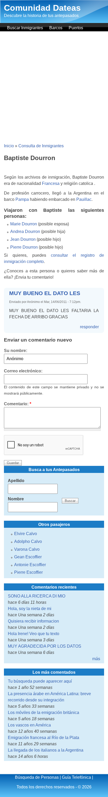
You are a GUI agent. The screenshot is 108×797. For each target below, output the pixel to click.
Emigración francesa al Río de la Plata (43, 737)
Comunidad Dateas (42, 8)
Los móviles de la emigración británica (43, 712)
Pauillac (83, 199)
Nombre (16, 499)
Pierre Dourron (24, 247)
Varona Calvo (27, 549)
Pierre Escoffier (28, 572)
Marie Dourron (23, 224)
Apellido (16, 480)
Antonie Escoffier (30, 564)
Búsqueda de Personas (37, 777)
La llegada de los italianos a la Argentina (45, 750)
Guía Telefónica (76, 777)
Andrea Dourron (25, 231)
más (96, 659)
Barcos (55, 28)
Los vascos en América (29, 725)
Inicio (9, 146)
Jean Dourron (23, 239)
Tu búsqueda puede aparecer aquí (40, 681)
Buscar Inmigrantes (25, 28)
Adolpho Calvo (28, 541)
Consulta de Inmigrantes (41, 146)
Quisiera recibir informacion (33, 621)
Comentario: (17, 404)
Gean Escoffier (28, 557)
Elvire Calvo (25, 533)
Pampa (22, 199)
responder (89, 327)
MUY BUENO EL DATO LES (44, 293)
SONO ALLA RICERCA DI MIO (36, 596)
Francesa (51, 183)
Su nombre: (15, 350)
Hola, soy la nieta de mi (29, 608)
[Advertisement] (54, 88)
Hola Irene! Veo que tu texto (33, 633)
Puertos (76, 28)
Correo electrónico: (23, 371)
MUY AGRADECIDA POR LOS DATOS (44, 646)
